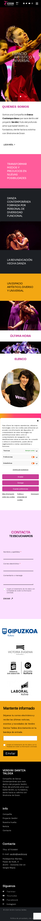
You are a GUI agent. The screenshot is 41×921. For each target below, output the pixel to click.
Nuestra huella (10, 822)
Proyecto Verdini (10, 818)
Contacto (7, 830)
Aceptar (20, 477)
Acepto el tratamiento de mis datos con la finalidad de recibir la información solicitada (21, 590)
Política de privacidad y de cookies (24, 918)
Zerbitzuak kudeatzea (20, 470)
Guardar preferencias (20, 489)
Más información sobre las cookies (8, 495)
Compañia (7, 814)
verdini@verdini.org (18, 854)
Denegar (20, 483)
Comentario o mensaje (12, 575)
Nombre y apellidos (12, 552)
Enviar (6, 599)
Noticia (6, 826)
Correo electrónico (12, 564)
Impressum (35, 494)
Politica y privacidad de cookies (22, 497)
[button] (38, 421)
